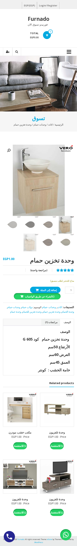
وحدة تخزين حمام (51, 311)
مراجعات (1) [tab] (51, 322)
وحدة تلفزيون (57, 432)
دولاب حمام (27, 307)
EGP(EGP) (29, 5)
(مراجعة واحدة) (38, 270)
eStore (49, 539)
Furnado (38, 18)
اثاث (50, 124)
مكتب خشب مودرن (20, 432)
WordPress (38, 542)
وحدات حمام (39, 124)
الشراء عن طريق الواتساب (39, 296)
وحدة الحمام (67, 311)
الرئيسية (59, 124)
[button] (8, 150)
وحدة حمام (15, 311)
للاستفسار (55, 445)
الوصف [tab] (67, 322)
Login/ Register (48, 5)
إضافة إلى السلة (48, 290)
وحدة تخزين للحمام (31, 311)
